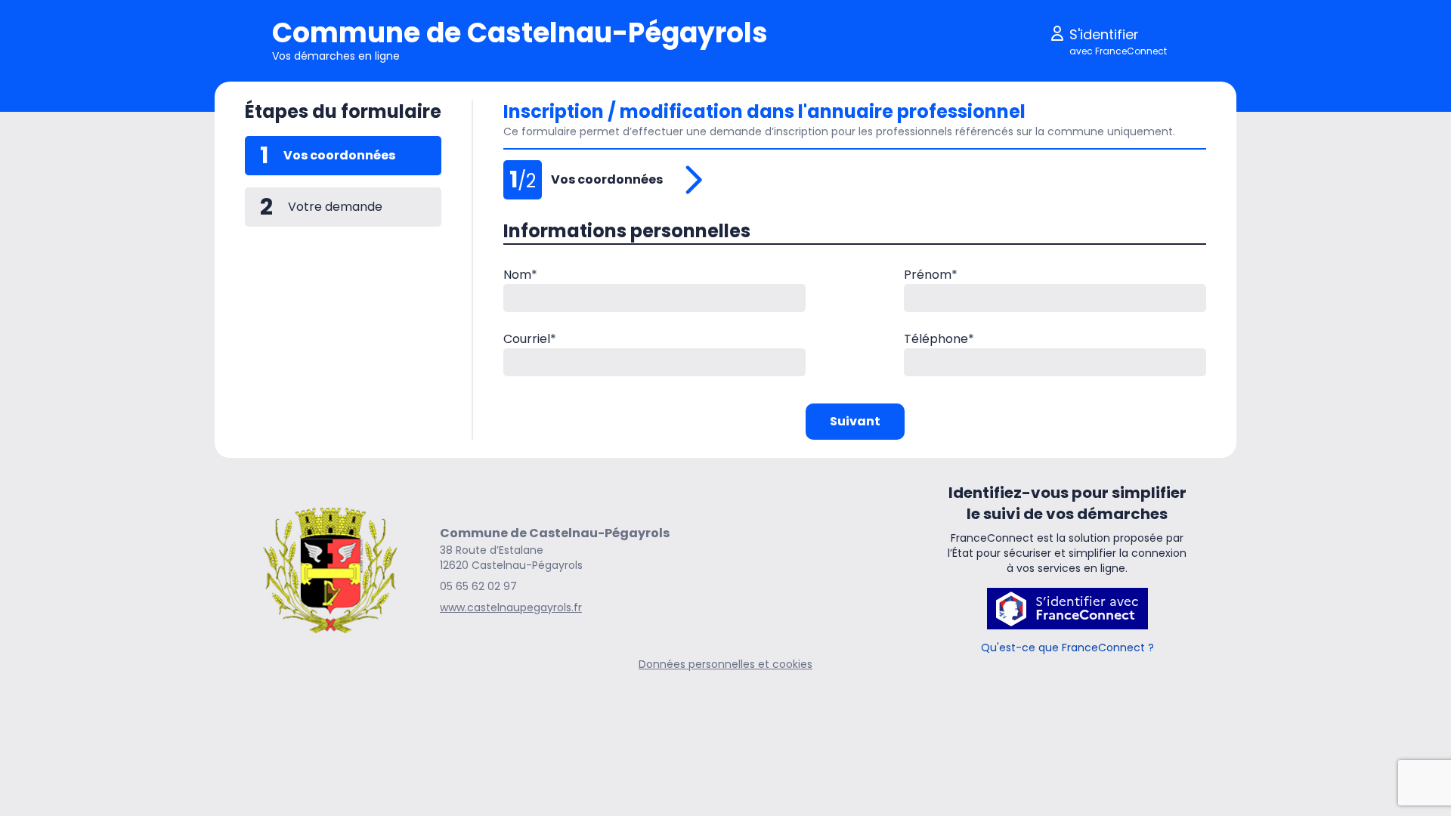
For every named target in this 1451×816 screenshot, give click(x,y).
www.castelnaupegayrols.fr (511, 607)
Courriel (529, 339)
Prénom (931, 274)
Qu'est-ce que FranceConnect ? (1067, 647)
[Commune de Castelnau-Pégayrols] (330, 569)
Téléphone (939, 339)
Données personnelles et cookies (725, 664)
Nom (520, 274)
